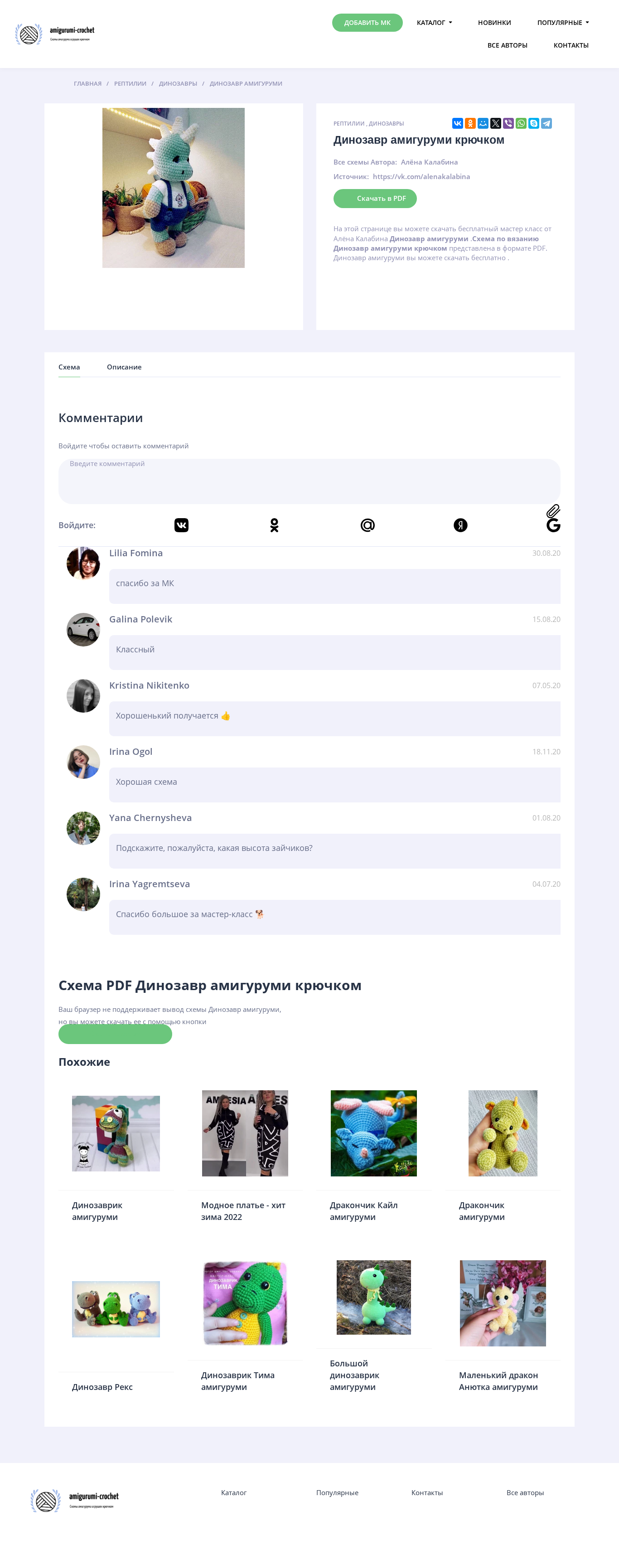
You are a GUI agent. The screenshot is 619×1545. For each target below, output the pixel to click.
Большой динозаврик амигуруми (354, 1375)
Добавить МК (367, 22)
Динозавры (386, 123)
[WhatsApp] (521, 123)
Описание (124, 366)
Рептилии (349, 123)
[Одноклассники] (470, 123)
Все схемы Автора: (365, 161)
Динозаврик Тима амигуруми (238, 1381)
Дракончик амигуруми (482, 1211)
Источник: (351, 176)
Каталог (431, 22)
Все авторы (507, 45)
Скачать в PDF (381, 198)
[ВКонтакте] (457, 123)
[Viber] (508, 123)
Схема (69, 366)
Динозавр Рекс (102, 1386)
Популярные (559, 22)
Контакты (571, 45)
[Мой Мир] (483, 123)
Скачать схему (115, 1033)
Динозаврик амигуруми (97, 1211)
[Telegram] (546, 123)
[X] (495, 123)
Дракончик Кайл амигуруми (364, 1211)
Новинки (494, 22)
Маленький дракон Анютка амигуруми (498, 1381)
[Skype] (533, 123)
